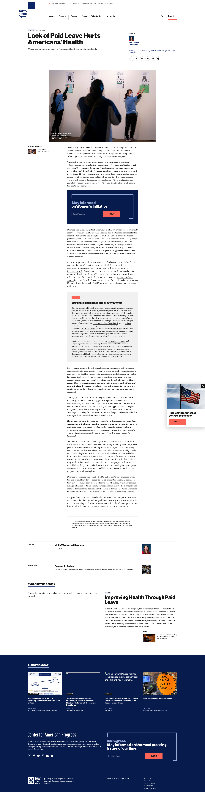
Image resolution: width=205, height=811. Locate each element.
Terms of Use (148, 778)
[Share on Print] (158, 58)
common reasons (95, 173)
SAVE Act (76, 3)
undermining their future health (105, 323)
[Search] (162, 17)
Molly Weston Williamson (69, 545)
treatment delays (105, 450)
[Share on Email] (153, 58)
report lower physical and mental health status (91, 415)
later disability (112, 238)
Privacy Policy (148, 781)
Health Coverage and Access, (165, 51)
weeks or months (110, 308)
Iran (68, 3)
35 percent (100, 400)
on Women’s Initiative (90, 204)
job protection (73, 471)
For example (108, 444)
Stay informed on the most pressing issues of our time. (137, 744)
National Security (89, 3)
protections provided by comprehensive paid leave (100, 181)
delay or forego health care (91, 465)
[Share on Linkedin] (142, 58)
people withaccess (88, 328)
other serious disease (81, 450)
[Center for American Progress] (32, 10)
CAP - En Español (149, 783)
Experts (62, 16)
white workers (97, 456)
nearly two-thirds (84, 426)
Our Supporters (149, 786)
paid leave (126, 468)
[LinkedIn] (47, 755)
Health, (152, 51)
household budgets (124, 485)
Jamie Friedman (32, 710)
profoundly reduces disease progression (84, 238)
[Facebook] (34, 755)
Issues (51, 16)
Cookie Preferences (150, 788)
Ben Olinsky (79, 710)
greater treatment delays (78, 447)
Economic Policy (64, 566)
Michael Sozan (70, 710)
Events (74, 16)
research (71, 459)
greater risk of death (80, 409)
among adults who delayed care (103, 247)
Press (84, 16)
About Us (110, 16)
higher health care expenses (117, 476)
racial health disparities (77, 453)
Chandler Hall (109, 710)
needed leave (90, 385)
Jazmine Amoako (148, 710)
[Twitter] (29, 755)
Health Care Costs (105, 3)
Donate (171, 16)
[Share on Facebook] (137, 58)
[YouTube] (38, 755)
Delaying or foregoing (76, 476)
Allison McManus (51, 710)
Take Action (96, 16)
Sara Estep (157, 710)
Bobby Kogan (42, 710)
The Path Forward (58, 3)
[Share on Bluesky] (147, 58)
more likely (116, 328)
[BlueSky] (52, 755)
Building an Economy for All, (139, 51)
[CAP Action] (35, 780)
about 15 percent (96, 370)
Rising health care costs (77, 485)
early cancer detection (116, 341)
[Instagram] (43, 755)
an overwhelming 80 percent (106, 429)
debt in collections (119, 488)
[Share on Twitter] (131, 58)
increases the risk (74, 271)
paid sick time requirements (113, 336)
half (134, 164)
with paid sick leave (106, 351)
